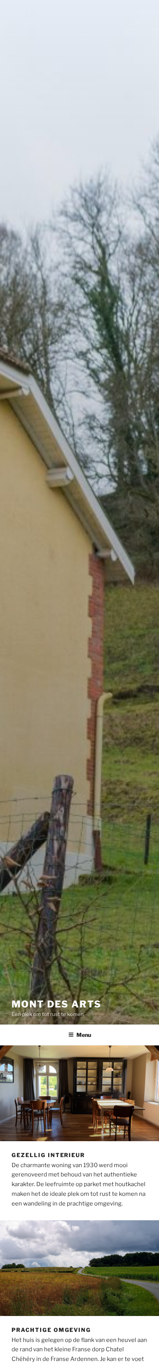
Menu (83, 1034)
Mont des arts (56, 1004)
